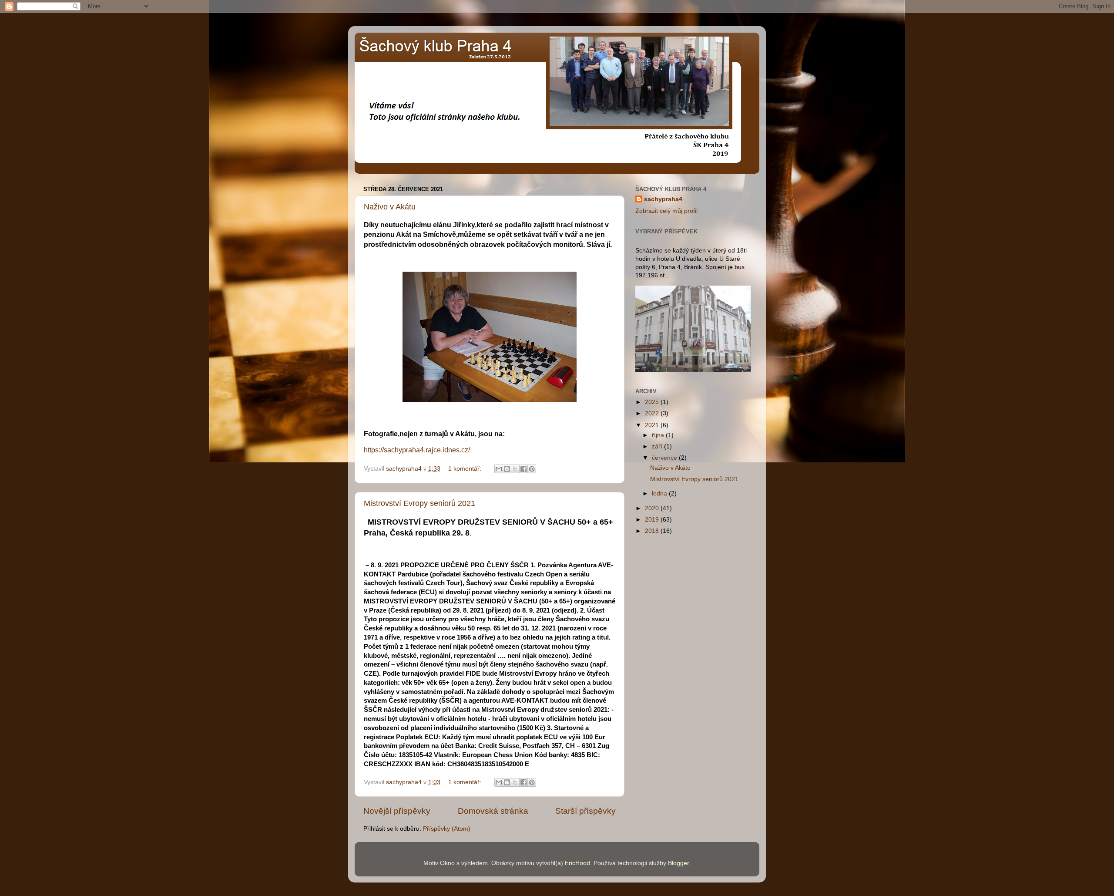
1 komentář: (465, 468)
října (659, 435)
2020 (653, 508)
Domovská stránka (493, 810)
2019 (653, 519)
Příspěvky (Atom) (446, 828)
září (658, 446)
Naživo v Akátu (390, 206)
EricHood (577, 863)
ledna (660, 493)
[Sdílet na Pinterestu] (531, 469)
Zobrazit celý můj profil (666, 211)
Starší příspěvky (585, 810)
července (665, 458)
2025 (653, 402)
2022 (653, 413)
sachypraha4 (663, 199)
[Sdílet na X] (515, 469)
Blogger (678, 863)
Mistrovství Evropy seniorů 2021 (419, 503)
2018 (653, 531)
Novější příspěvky (396, 810)
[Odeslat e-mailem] (498, 469)
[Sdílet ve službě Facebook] (523, 469)
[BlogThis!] (507, 469)
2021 (653, 425)
